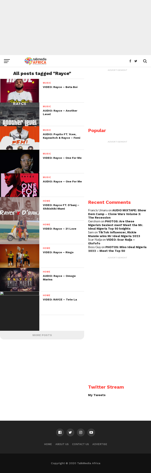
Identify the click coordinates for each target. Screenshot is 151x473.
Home (48, 444)
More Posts (42, 335)
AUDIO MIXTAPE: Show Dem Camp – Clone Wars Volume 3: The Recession (117, 214)
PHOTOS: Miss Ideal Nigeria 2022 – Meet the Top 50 (117, 249)
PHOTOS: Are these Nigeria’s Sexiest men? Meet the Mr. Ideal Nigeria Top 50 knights (115, 225)
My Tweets (97, 395)
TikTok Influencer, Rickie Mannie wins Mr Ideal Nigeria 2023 (114, 234)
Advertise (99, 444)
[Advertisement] (75, 27)
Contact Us (80, 444)
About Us (62, 444)
